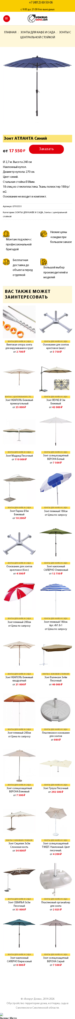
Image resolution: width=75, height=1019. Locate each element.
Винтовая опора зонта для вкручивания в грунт (19, 347)
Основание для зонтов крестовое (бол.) (19, 568)
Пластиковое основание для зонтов (56, 735)
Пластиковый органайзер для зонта (55, 904)
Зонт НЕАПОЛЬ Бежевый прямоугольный (19, 402)
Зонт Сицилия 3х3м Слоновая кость (19, 845)
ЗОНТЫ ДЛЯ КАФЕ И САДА (38, 32)
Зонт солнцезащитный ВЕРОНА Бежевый (19, 790)
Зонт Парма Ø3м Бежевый (19, 513)
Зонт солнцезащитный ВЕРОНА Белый (55, 457)
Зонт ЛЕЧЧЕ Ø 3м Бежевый (55, 402)
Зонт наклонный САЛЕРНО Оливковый (56, 568)
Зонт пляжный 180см (56, 511)
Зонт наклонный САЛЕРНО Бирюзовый (19, 960)
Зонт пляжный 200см (19, 622)
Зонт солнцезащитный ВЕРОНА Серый (55, 960)
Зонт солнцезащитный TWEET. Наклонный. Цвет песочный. (56, 847)
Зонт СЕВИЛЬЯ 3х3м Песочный (19, 904)
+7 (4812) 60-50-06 (40, 2)
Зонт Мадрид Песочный (19, 456)
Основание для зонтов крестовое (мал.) (56, 347)
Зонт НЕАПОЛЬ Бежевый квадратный (19, 679)
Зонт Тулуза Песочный (55, 788)
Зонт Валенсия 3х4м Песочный (55, 679)
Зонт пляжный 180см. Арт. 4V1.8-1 (56, 624)
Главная (10, 32)
